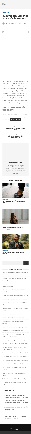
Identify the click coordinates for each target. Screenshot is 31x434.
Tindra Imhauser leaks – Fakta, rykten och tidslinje (14, 378)
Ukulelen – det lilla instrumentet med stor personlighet (15, 343)
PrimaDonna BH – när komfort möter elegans (13, 330)
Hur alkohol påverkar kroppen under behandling (13, 340)
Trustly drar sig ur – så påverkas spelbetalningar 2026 (15, 295)
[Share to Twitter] (6, 26)
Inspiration (5, 12)
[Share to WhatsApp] (19, 432)
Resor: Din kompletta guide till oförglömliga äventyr (14, 327)
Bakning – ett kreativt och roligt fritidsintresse (13, 317)
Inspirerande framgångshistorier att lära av (14, 202)
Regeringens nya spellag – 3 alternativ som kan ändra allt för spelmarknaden (15, 407)
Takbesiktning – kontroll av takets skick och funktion (14, 299)
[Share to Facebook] (3, 26)
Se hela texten (15, 119)
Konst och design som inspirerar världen (12, 253)
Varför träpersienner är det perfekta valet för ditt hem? (15, 353)
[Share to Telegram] (27, 432)
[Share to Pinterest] (11, 26)
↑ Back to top (15, 429)
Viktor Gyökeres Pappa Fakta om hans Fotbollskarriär (15, 360)
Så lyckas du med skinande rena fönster (11, 314)
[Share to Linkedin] (9, 26)
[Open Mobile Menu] (27, 4)
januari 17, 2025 (6, 205)
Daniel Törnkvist (9, 23)
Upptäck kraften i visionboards (12, 227)
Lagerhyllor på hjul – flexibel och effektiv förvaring (14, 356)
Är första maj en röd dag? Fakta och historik (12, 363)
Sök (26, 263)
